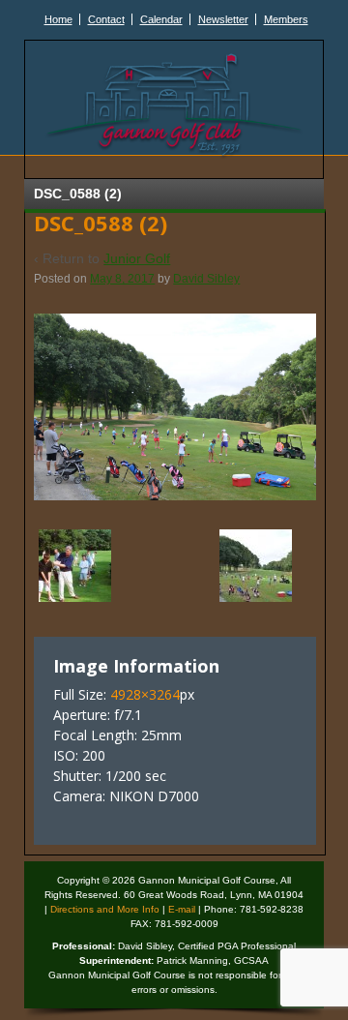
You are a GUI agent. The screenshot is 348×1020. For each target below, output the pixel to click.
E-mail (181, 909)
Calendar (161, 19)
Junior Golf (136, 258)
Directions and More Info (105, 909)
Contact (106, 19)
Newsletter (223, 19)
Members (286, 19)
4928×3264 (145, 694)
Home (58, 19)
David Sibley (206, 278)
